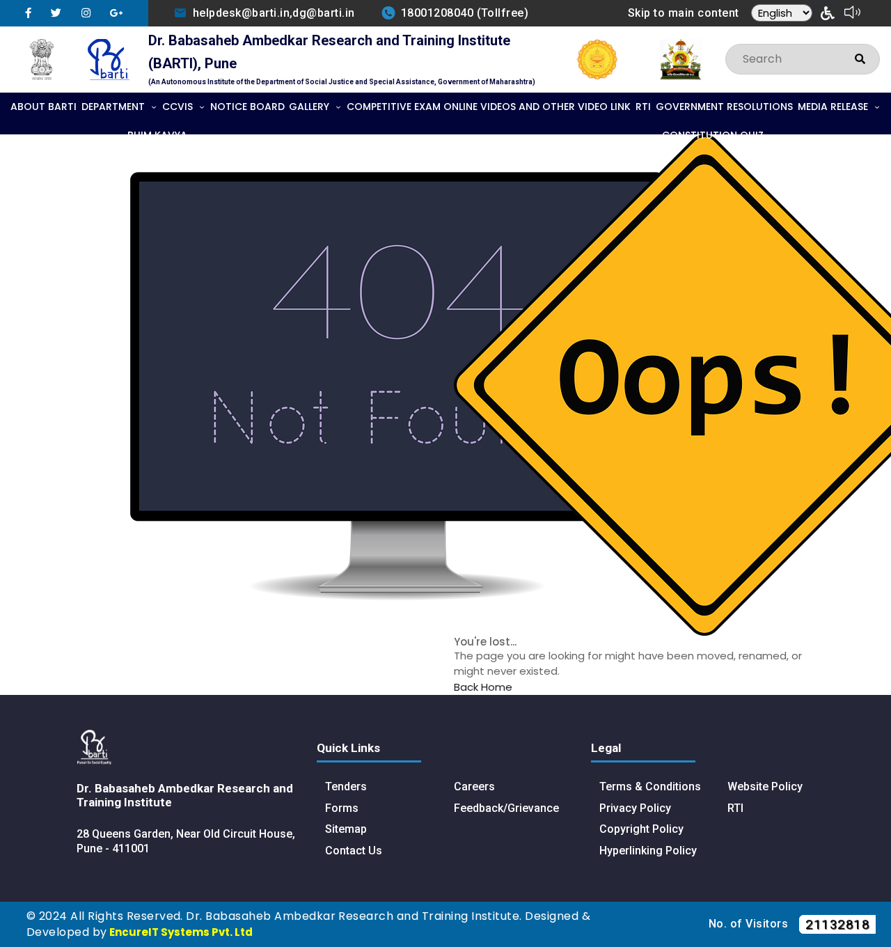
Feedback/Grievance (506, 808)
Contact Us (353, 850)
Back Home (483, 687)
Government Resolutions (724, 107)
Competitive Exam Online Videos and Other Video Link (489, 107)
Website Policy (765, 786)
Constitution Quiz (713, 135)
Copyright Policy (641, 829)
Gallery (309, 107)
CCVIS (177, 107)
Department (113, 107)
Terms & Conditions (650, 786)
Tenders (346, 786)
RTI (643, 107)
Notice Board (247, 107)
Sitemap (346, 829)
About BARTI (43, 107)
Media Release (833, 107)
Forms (341, 808)
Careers (474, 786)
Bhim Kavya (157, 135)
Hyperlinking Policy (648, 850)
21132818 (837, 924)
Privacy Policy (635, 808)
